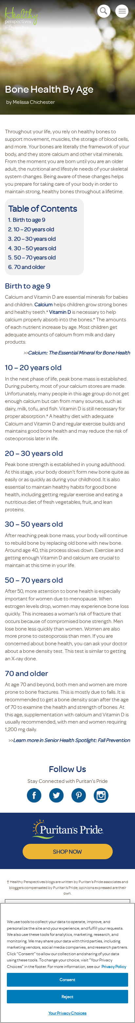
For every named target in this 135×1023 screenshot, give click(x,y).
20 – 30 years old (35, 238)
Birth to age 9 (29, 219)
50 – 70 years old (35, 257)
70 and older (29, 266)
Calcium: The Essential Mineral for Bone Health (79, 352)
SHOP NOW (67, 851)
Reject (68, 996)
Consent (68, 979)
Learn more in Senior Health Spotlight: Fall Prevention (71, 740)
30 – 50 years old (35, 248)
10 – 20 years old (34, 229)
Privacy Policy (114, 966)
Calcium (44, 304)
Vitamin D (60, 312)
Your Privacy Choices (67, 1012)
